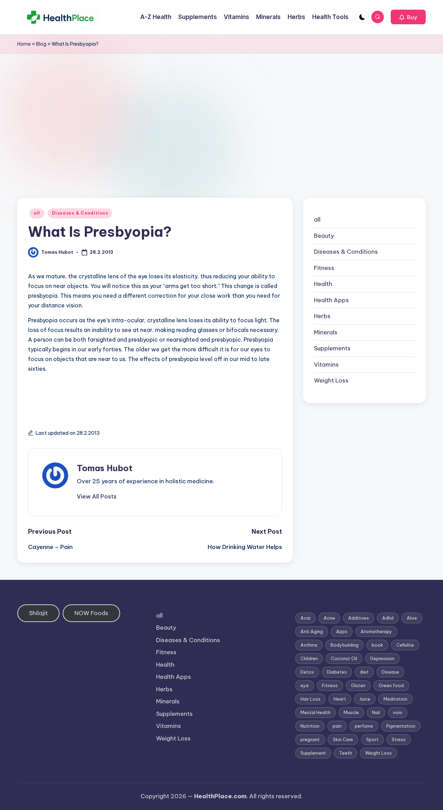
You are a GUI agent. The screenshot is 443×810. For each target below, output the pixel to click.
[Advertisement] (221, 105)
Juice (364, 699)
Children (309, 658)
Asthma (308, 645)
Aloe (412, 618)
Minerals (325, 332)
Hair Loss (310, 699)
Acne (329, 618)
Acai (305, 618)
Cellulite (405, 645)
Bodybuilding (345, 645)
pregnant (310, 739)
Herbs (322, 316)
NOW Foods (91, 613)
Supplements (332, 348)
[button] (408, 17)
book (377, 645)
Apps (341, 631)
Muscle (351, 712)
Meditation (395, 699)
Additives (358, 618)
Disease (390, 672)
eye (304, 685)
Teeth (345, 753)
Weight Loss (331, 380)
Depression (382, 658)
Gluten (358, 685)
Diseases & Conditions (80, 213)
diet (364, 672)
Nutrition (309, 726)
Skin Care (343, 739)
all (37, 213)
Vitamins (326, 364)
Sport (372, 739)
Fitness (324, 268)
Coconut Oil (344, 658)
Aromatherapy (376, 631)
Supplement (313, 753)
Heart (340, 699)
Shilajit (38, 613)
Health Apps (331, 300)
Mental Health (315, 712)
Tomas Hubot (105, 468)
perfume (364, 726)
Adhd (388, 618)
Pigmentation (400, 726)
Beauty (324, 236)
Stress (399, 739)
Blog (41, 44)
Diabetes (337, 672)
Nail (376, 712)
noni (397, 712)
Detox (307, 672)
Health (323, 284)
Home (24, 44)
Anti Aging (311, 631)
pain (337, 726)
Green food (391, 685)
